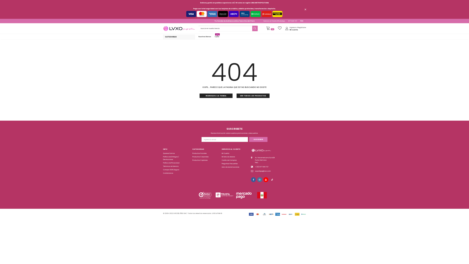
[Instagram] (259, 179)
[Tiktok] (272, 179)
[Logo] (179, 28)
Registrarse (302, 27)
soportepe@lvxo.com (263, 171)
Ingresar (293, 27)
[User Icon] (287, 28)
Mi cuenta (294, 30)
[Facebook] (253, 179)
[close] (305, 9)
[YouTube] (265, 179)
